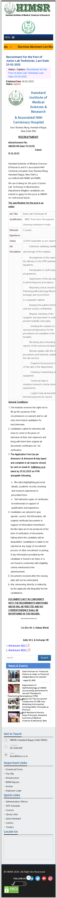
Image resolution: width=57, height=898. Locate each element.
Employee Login (13, 790)
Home (12, 69)
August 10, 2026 (29, 680)
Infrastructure (12, 778)
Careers (21, 69)
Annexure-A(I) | (17, 645)
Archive (9, 786)
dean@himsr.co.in (19, 756)
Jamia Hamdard (13, 818)
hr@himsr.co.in (38, 467)
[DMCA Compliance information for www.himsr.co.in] (15, 883)
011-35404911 (16, 748)
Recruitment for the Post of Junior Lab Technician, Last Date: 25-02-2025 (27, 60)
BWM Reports (12, 782)
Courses (10, 810)
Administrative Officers (17, 801)
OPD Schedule (13, 806)
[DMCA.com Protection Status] (11, 889)
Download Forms (14, 769)
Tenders (10, 827)
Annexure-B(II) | (18, 650)
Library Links (12, 814)
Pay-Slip (10, 773)
